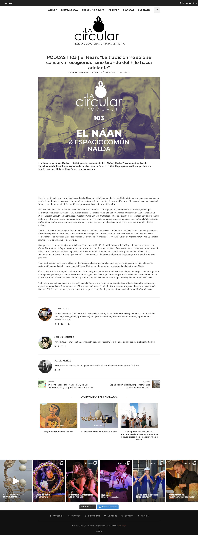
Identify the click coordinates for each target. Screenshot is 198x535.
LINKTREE (8, 3)
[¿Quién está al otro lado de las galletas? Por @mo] (149, 481)
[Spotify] (193, 3)
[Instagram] (187, 3)
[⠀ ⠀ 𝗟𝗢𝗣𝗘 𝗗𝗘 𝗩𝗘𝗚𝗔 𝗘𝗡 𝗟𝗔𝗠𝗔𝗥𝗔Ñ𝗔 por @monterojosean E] (49, 481)
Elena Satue (77, 72)
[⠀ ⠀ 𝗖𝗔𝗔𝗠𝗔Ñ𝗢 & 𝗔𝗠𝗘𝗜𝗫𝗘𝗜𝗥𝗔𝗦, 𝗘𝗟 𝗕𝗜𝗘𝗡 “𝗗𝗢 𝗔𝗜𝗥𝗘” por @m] (82, 481)
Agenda (52, 10)
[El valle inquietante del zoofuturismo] (99, 415)
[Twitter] (183, 3)
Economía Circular (93, 10)
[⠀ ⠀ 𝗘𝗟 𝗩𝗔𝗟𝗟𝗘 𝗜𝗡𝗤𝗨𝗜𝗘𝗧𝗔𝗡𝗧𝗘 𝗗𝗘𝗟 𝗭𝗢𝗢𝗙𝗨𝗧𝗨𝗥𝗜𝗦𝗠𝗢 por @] (16, 481)
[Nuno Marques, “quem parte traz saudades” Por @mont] (182, 481)
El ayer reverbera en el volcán (58, 431)
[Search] (157, 10)
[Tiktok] (197, 3)
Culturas (128, 10)
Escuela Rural (69, 10)
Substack (144, 10)
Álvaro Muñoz (109, 72)
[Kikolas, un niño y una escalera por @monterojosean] (116, 481)
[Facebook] (180, 3)
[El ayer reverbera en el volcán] (58, 415)
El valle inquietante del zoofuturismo (99, 431)
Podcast (113, 10)
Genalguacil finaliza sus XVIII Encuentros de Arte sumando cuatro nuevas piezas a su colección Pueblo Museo (139, 435)
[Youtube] (190, 3)
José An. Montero (92, 72)
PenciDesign (121, 525)
